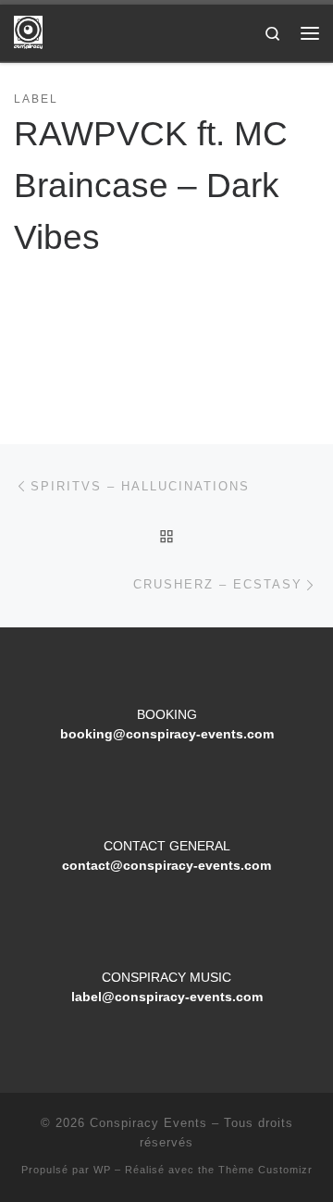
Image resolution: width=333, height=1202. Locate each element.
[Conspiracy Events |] (28, 31)
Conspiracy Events (148, 1123)
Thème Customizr (265, 1169)
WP (102, 1169)
